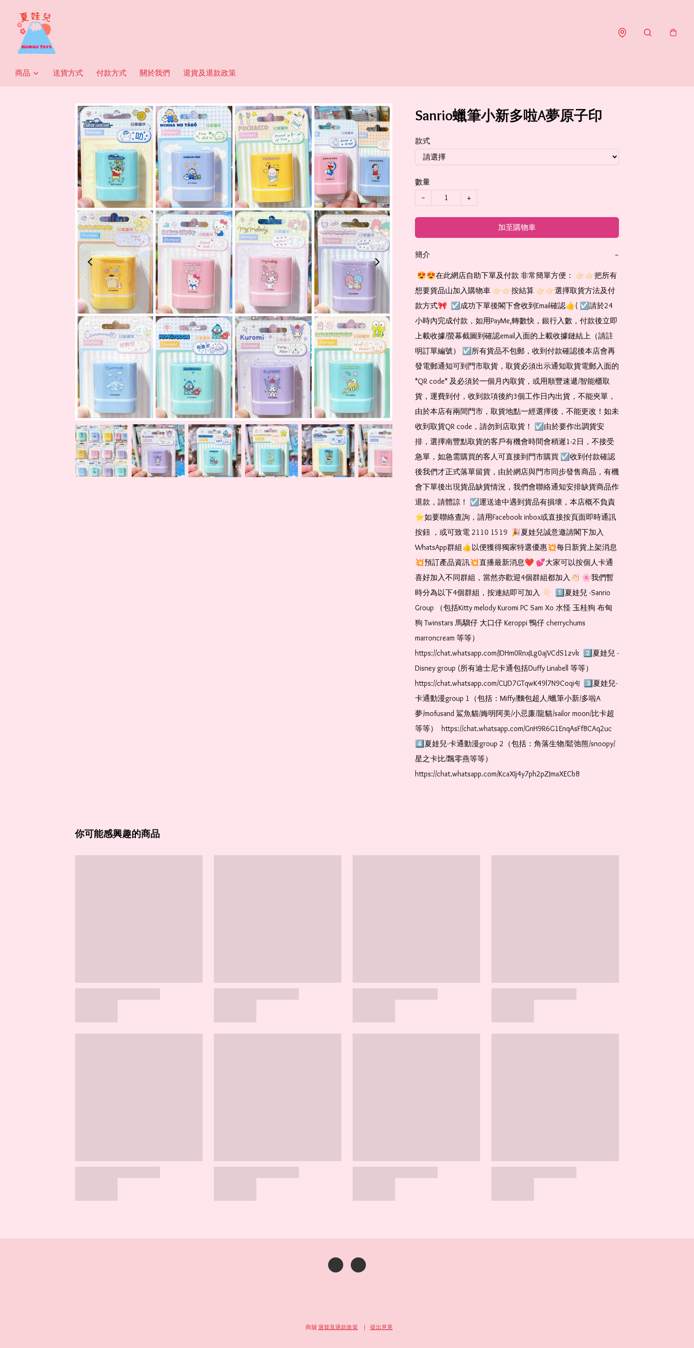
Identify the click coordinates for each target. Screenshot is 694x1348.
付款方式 (111, 72)
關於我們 (155, 72)
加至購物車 (517, 227)
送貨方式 (68, 72)
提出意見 (381, 1327)
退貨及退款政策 (209, 72)
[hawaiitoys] (36, 32)
